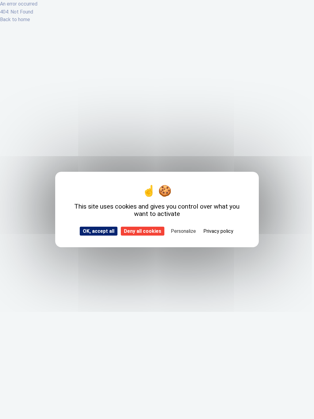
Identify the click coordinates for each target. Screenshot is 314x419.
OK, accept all (98, 231)
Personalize (183, 231)
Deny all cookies (142, 231)
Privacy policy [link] (218, 231)
